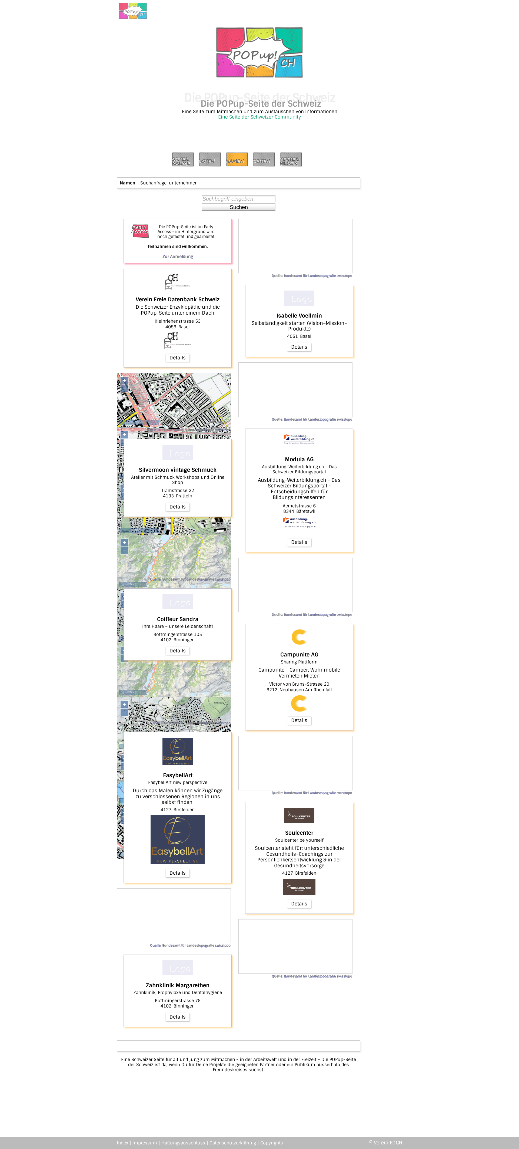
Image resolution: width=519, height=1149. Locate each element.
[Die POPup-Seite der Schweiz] (259, 75)
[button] (238, 207)
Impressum (144, 1143)
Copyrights (271, 1143)
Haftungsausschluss (183, 1143)
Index (122, 1143)
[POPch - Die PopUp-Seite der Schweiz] (133, 11)
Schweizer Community (276, 117)
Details (177, 358)
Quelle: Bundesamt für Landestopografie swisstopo (190, 430)
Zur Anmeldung (177, 256)
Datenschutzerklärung (232, 1143)
